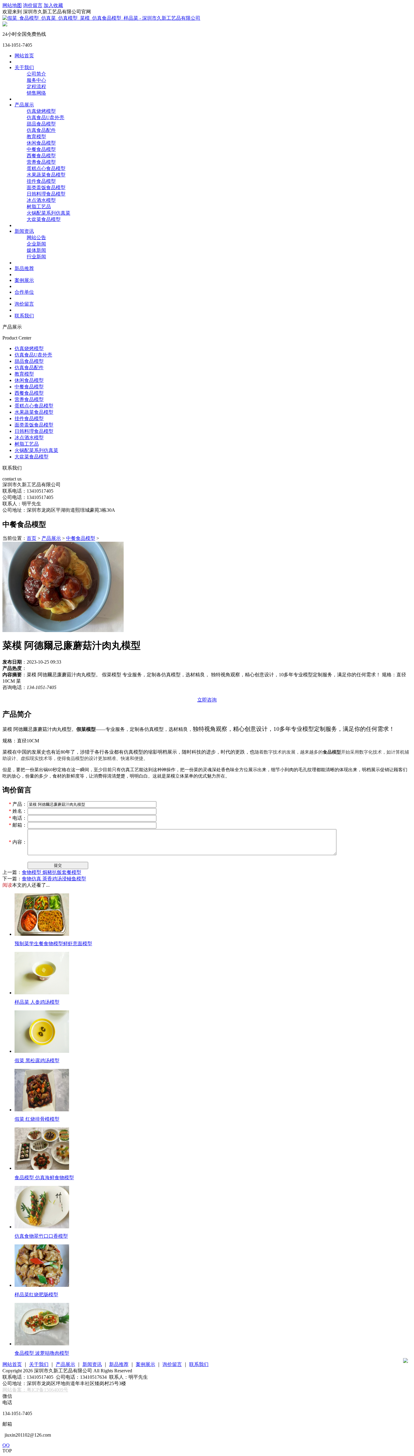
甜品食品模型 (41, 123)
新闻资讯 (24, 231)
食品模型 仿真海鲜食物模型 (44, 1177)
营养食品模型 (41, 162)
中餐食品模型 (41, 149)
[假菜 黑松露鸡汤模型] (42, 1051)
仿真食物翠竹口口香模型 (41, 1236)
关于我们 (24, 67)
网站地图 (12, 5)
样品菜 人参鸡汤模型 (37, 1002)
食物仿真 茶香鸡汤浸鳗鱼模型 (54, 878)
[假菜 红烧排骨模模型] (42, 1109)
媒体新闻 (36, 250)
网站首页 (24, 55)
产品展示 (24, 104)
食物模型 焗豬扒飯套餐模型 (51, 872)
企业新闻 (36, 243)
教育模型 (36, 136)
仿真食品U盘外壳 (45, 117)
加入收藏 (53, 5)
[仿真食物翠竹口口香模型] (42, 1226)
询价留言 (32, 5)
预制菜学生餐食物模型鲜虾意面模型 (53, 943)
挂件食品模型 (41, 181)
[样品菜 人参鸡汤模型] (42, 992)
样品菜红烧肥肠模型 (36, 1294)
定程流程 (36, 86)
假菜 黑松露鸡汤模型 (37, 1060)
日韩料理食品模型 (46, 193)
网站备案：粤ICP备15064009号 (35, 1389)
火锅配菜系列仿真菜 (48, 213)
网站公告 (36, 237)
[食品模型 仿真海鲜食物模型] (42, 1168)
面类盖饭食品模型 (46, 187)
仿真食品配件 (41, 130)
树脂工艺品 (39, 206)
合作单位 (24, 292)
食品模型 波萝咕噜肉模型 (42, 1353)
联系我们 (24, 315)
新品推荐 (24, 268)
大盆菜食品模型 (44, 219)
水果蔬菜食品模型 (46, 174)
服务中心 (36, 80)
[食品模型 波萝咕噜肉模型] (42, 1343)
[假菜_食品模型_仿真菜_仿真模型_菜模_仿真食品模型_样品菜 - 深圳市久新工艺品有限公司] (101, 18)
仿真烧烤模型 (41, 111)
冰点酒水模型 (41, 200)
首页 (31, 538)
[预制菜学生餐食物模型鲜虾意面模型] (42, 934)
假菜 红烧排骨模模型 (37, 1119)
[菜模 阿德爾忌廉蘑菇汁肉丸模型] (63, 631)
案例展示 (24, 280)
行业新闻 (36, 256)
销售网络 (36, 92)
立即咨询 (207, 699)
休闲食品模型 (41, 143)
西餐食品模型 (41, 155)
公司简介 (36, 73)
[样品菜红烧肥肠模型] (42, 1285)
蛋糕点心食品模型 (46, 168)
